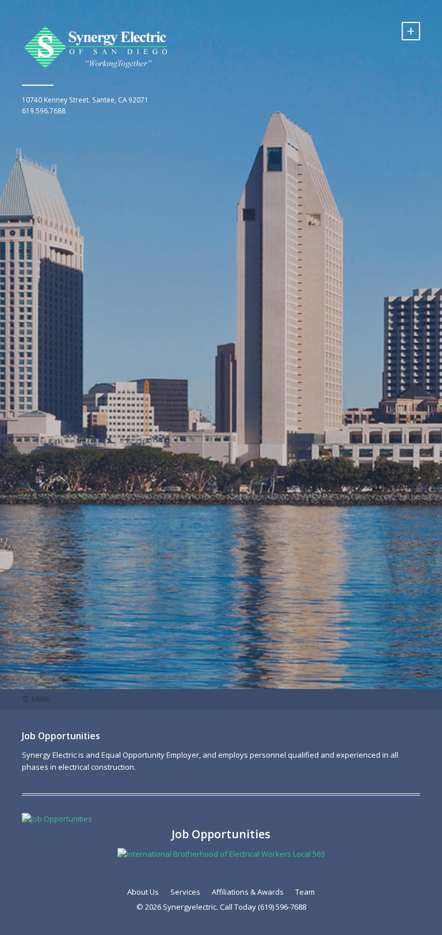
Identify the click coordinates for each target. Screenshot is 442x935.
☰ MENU (36, 699)
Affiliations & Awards (248, 892)
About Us (143, 892)
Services (185, 892)
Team (305, 892)
